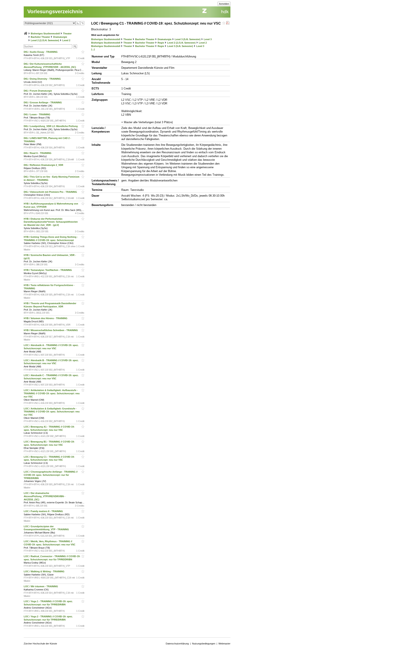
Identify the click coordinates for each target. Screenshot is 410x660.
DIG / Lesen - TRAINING (37, 114)
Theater (67, 33)
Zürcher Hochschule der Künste (40, 643)
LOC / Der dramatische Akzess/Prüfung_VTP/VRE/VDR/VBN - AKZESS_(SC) (44, 496)
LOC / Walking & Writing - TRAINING (44, 571)
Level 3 (208, 39)
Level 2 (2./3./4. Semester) (45, 40)
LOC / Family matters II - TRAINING (44, 511)
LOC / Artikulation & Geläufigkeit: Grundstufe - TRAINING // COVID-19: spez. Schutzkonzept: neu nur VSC (52, 411)
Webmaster (224, 643)
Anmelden (224, 4)
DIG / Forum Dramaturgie (38, 90)
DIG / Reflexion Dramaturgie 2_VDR (44, 165)
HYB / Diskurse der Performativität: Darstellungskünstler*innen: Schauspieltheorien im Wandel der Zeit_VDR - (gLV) (51, 222)
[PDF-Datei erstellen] (227, 23)
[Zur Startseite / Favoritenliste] (26, 33)
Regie (161, 42)
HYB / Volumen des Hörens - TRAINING (46, 318)
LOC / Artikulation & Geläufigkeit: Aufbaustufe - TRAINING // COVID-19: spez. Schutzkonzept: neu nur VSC (52, 393)
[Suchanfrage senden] (75, 46)
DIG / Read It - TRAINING (38, 153)
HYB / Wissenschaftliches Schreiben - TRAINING (51, 330)
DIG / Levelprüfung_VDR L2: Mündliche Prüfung (51, 126)
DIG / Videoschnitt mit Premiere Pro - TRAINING (51, 192)
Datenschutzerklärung (177, 643)
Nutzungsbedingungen (203, 643)
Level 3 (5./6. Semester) (188, 39)
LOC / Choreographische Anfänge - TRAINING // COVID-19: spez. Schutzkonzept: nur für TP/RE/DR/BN (51, 474)
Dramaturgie (60, 37)
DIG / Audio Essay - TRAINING (41, 52)
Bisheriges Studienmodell (45, 33)
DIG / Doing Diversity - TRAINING (43, 78)
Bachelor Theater (40, 37)
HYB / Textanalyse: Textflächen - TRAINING (48, 270)
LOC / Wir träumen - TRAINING (41, 586)
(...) (93, 49)
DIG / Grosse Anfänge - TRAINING (43, 102)
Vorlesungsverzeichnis (55, 11)
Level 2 (66, 40)
